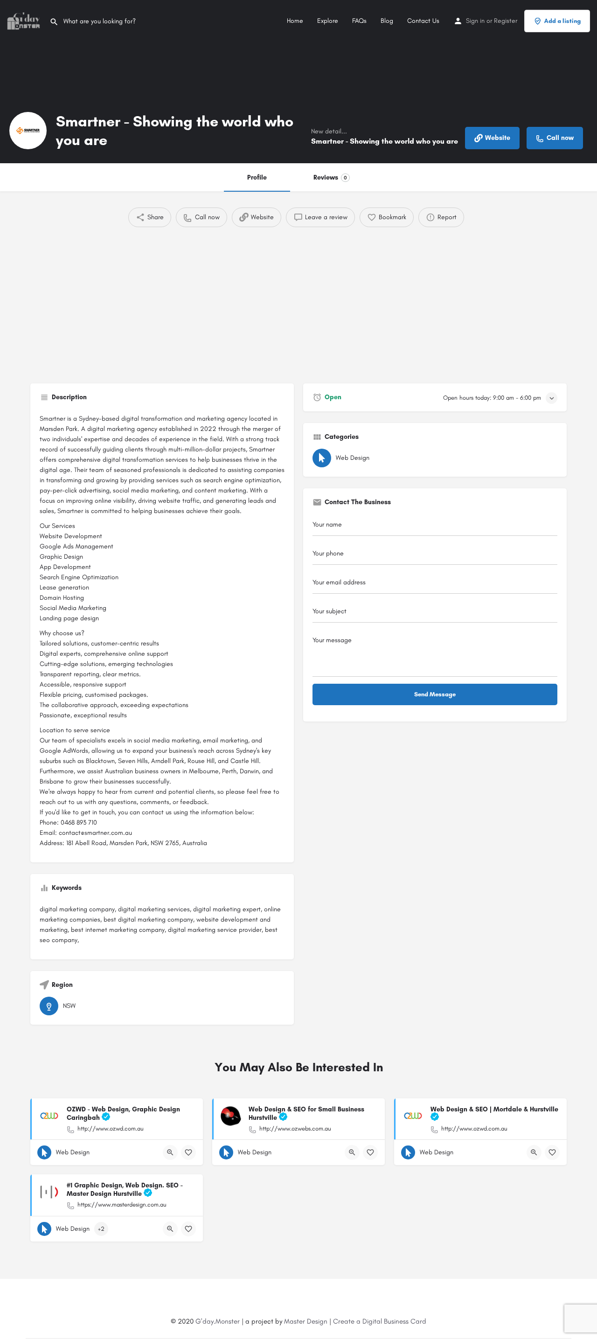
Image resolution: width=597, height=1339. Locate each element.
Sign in (475, 21)
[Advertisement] (298, 301)
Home (295, 21)
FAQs (359, 21)
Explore (327, 21)
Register (505, 21)
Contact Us (423, 21)
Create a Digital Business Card (379, 1321)
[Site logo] (24, 20)
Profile (257, 177)
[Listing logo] (28, 130)
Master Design (305, 1321)
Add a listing (562, 20)
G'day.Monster (217, 1321)
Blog (387, 21)
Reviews (330, 177)
